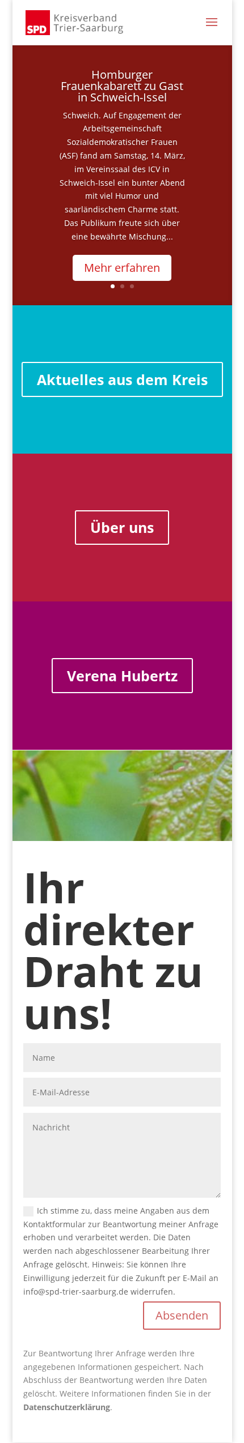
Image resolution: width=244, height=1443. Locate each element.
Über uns (122, 527)
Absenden (181, 1315)
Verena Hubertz (122, 675)
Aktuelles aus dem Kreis (122, 379)
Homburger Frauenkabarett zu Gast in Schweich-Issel (122, 86)
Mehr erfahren (122, 267)
